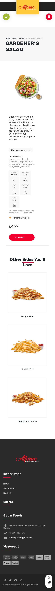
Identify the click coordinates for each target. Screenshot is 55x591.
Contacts (7, 493)
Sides (21, 39)
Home (8, 39)
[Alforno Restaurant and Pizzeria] (27, 7)
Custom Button (19, 238)
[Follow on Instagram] (20, 580)
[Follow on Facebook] (5, 580)
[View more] (27, 292)
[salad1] (28, 88)
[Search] (48, 578)
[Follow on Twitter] (10, 580)
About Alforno (9, 488)
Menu (14, 39)
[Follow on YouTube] (15, 580)
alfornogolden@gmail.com (21, 537)
